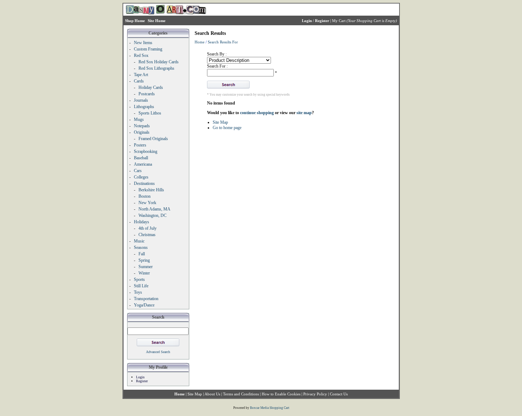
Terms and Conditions (241, 394)
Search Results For (223, 42)
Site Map (220, 122)
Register (142, 381)
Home (200, 42)
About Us (212, 394)
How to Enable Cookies (281, 394)
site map (304, 112)
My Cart (339, 20)
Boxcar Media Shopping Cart (269, 408)
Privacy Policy (315, 394)
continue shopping (257, 112)
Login (140, 377)
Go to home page (227, 127)
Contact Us (339, 394)
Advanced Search (158, 352)
